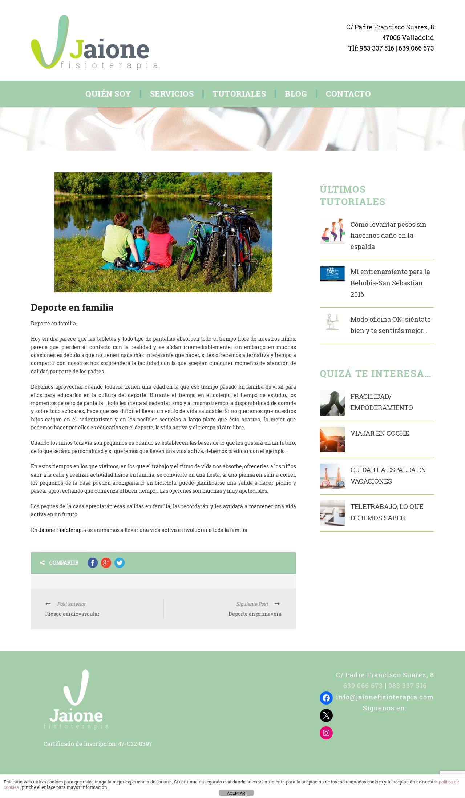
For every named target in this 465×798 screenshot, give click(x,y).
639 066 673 (416, 48)
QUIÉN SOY (108, 94)
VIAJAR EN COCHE (380, 433)
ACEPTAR (236, 793)
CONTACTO (348, 94)
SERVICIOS (172, 94)
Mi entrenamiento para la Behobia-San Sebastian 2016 (390, 282)
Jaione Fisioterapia (62, 529)
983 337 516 (378, 48)
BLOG (296, 94)
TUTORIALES (239, 94)
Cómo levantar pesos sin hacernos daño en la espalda (388, 235)
